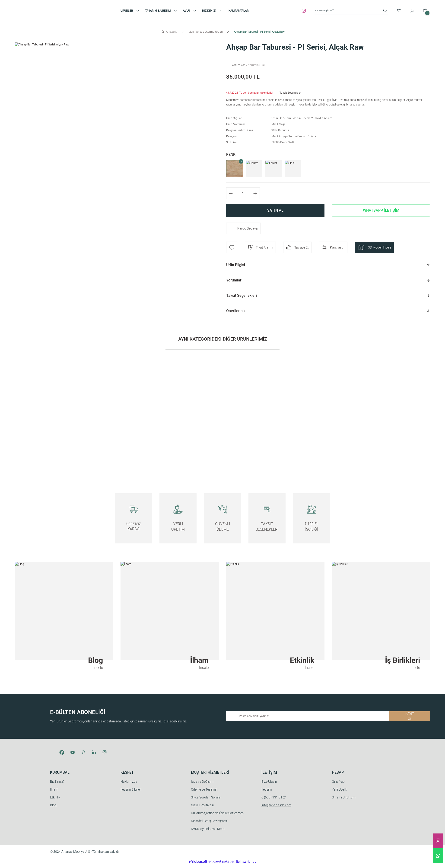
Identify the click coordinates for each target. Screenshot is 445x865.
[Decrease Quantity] (229, 193)
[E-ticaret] (221, 861)
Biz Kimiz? (57, 781)
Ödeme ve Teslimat (204, 789)
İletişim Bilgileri (131, 789)
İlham (54, 789)
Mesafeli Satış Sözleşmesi (209, 821)
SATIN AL (275, 210)
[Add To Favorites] (231, 247)
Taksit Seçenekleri (241, 295)
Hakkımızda (129, 781)
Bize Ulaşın (269, 781)
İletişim (266, 789)
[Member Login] (412, 10)
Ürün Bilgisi (235, 265)
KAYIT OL (409, 716)
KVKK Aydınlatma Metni (208, 829)
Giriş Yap (338, 781)
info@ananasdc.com (276, 805)
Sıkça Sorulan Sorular (206, 797)
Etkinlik (55, 797)
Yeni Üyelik (339, 789)
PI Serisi (312, 136)
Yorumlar (234, 280)
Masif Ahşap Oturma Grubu (288, 136)
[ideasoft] (198, 861)
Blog (53, 805)
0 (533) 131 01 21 (274, 797)
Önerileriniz (235, 311)
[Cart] (425, 10)
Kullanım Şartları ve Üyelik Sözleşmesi (217, 813)
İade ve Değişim (202, 781)
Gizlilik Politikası (202, 805)
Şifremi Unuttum (343, 797)
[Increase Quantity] (256, 193)
